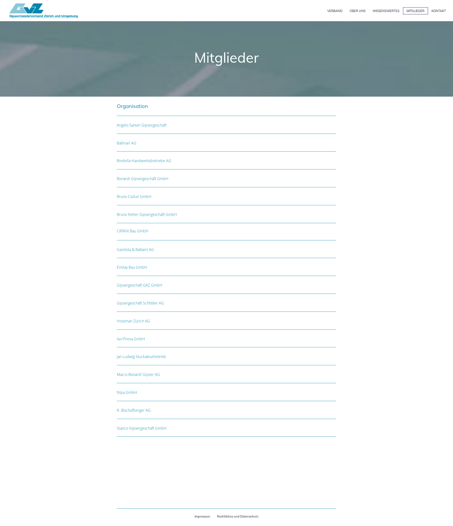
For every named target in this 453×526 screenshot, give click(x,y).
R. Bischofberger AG (134, 410)
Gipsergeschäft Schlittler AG (140, 303)
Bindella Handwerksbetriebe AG (144, 160)
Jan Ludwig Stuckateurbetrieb (141, 356)
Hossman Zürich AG (133, 321)
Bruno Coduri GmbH (134, 196)
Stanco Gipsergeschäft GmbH (142, 428)
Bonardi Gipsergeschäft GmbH (142, 178)
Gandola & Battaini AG (135, 249)
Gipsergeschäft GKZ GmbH (139, 285)
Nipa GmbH (127, 392)
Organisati (129, 106)
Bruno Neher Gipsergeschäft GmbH (147, 214)
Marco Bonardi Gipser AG (138, 374)
